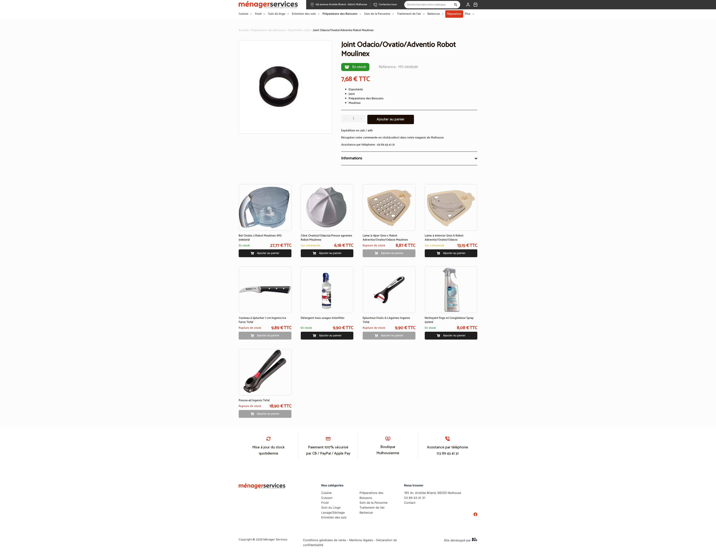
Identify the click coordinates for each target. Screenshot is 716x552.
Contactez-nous (388, 4)
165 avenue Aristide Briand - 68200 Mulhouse (341, 4)
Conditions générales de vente (324, 540)
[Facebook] (475, 514)
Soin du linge (276, 14)
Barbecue (434, 14)
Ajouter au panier (391, 119)
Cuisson (326, 498)
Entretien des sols (304, 14)
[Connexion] (468, 5)
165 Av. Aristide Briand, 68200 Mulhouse (432, 493)
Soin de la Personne (377, 14)
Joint (308, 30)
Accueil (243, 30)
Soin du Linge (330, 507)
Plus (467, 14)
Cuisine (243, 14)
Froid (258, 14)
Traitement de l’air (409, 14)
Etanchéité (295, 30)
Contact (409, 502)
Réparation (454, 13)
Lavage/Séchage (333, 512)
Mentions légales (361, 540)
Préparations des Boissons (340, 14)
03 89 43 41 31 (386, 144)
